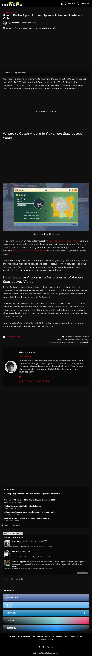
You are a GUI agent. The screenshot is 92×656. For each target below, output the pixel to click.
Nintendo (85, 339)
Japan (78, 339)
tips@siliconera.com (50, 653)
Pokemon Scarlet (69, 342)
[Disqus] (46, 416)
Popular (19, 534)
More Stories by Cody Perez (34, 381)
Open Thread (23, 636)
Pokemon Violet (83, 342)
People (6, 534)
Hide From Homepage (66, 339)
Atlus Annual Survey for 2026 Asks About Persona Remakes (30, 512)
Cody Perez (15, 23)
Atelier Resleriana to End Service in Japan (22, 506)
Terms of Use (75, 636)
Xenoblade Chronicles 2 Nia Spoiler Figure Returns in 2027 (29, 500)
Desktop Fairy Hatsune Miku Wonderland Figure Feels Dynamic (32, 494)
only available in (29, 251)
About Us (49, 636)
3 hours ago (49, 547)
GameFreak (78, 337)
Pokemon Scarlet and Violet (63, 241)
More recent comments (13, 579)
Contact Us (62, 636)
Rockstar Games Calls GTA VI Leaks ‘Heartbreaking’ (26, 518)
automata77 (17, 541)
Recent (12, 534)
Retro (14, 551)
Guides (86, 337)
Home (12, 636)
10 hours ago (53, 557)
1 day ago (48, 568)
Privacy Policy (46, 640)
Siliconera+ (37, 636)
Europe (69, 337)
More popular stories (12, 525)
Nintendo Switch (10, 12)
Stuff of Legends (19, 562)
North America (55, 342)
